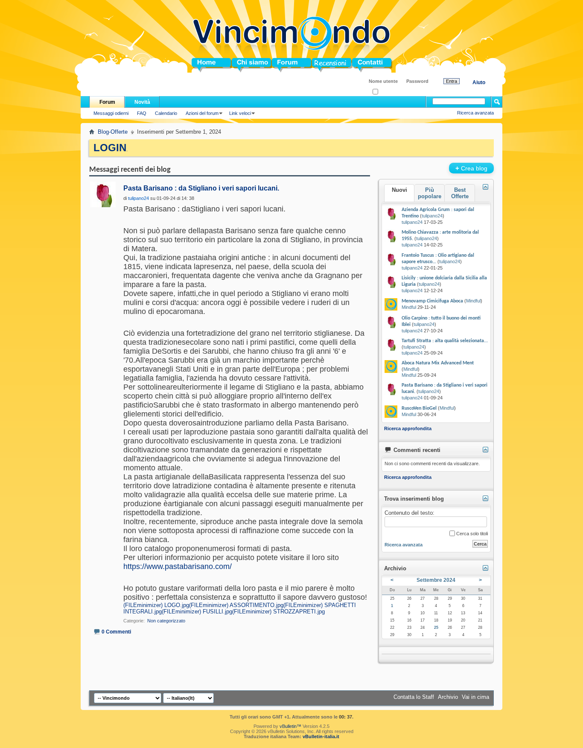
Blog (318, 65)
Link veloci (240, 113)
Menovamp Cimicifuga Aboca (432, 301)
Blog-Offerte (113, 132)
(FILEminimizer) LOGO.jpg (156, 605)
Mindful (473, 300)
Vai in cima (475, 697)
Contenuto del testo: (409, 513)
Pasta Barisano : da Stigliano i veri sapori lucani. (201, 188)
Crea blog (471, 168)
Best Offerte (460, 193)
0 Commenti (116, 632)
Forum (280, 65)
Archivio (448, 697)
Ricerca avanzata (475, 112)
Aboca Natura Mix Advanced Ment (438, 363)
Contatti (362, 65)
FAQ (141, 113)
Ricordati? (388, 92)
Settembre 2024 (436, 580)
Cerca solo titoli (471, 533)
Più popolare (429, 193)
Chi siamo (245, 65)
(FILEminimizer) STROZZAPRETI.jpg (278, 611)
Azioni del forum (202, 113)
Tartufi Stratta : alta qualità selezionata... (445, 340)
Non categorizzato (166, 620)
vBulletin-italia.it (321, 736)
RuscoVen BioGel (419, 408)
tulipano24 (432, 215)
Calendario (166, 113)
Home (199, 65)
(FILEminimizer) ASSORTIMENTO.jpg (236, 605)
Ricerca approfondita (407, 428)
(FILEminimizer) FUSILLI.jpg (197, 611)
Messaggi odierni (110, 113)
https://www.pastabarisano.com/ (177, 566)
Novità (142, 102)
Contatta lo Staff (414, 697)
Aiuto (478, 82)
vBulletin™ (290, 726)
